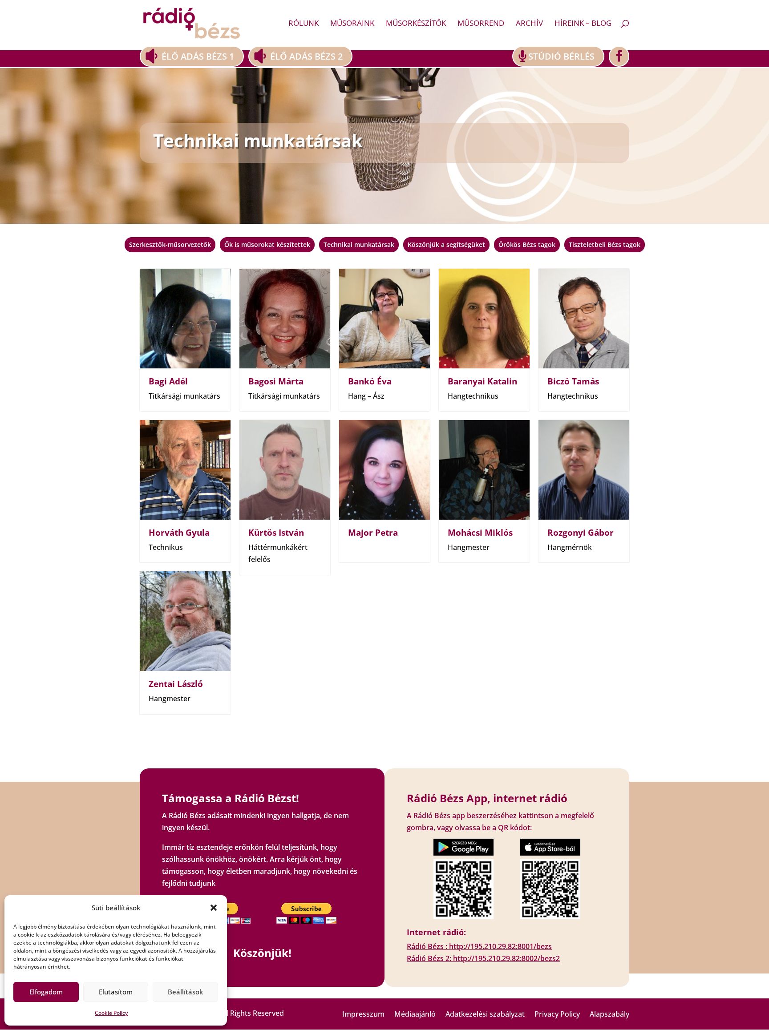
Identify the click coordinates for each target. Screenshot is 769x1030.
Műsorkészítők (416, 24)
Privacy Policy (557, 1015)
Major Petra (373, 532)
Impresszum (363, 1015)
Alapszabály (609, 1015)
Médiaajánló (415, 1015)
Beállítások (185, 991)
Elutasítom (116, 991)
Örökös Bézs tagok (526, 245)
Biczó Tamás (573, 381)
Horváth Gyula (179, 532)
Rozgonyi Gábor (580, 532)
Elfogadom (46, 991)
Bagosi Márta (276, 381)
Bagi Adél (168, 381)
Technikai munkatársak (359, 245)
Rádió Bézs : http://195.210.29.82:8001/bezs (479, 946)
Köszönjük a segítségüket (446, 245)
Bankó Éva (370, 381)
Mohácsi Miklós (480, 532)
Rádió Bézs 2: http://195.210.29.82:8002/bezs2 (483, 958)
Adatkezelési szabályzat (485, 1015)
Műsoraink (352, 24)
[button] (213, 907)
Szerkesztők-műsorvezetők (170, 245)
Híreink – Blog (582, 24)
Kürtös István (276, 532)
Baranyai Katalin (482, 381)
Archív (529, 24)
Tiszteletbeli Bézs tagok (604, 245)
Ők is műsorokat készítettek (267, 245)
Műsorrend (480, 24)
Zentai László (176, 684)
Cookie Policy (111, 1013)
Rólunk (303, 24)
